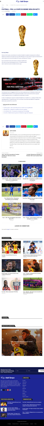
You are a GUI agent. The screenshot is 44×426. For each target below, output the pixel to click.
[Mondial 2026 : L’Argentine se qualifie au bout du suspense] (32, 170)
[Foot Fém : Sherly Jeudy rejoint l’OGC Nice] (11, 284)
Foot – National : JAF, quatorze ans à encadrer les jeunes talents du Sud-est (32, 292)
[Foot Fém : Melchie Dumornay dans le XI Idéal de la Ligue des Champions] (32, 190)
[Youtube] (8, 390)
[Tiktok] (10, 390)
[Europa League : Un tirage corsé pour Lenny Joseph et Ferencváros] (11, 265)
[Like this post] (7, 14)
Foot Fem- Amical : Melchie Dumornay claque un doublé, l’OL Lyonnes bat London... (14, 409)
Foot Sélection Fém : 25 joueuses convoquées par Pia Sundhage (16, 111)
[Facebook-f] (1, 390)
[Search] (43, 1)
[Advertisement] (22, 20)
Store (35, 423)
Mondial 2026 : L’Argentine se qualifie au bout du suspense (15, 109)
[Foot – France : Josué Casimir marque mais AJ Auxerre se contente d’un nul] (32, 209)
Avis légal (9, 423)
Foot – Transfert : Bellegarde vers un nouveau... (22, 341)
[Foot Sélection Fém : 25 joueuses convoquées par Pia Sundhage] (11, 190)
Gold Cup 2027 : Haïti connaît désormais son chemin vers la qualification (18, 107)
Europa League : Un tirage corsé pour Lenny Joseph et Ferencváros (10, 274)
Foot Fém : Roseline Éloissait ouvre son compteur (9, 256)
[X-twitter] (3, 390)
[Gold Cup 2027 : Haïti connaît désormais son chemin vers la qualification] (11, 170)
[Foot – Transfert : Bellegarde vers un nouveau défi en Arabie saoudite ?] (32, 265)
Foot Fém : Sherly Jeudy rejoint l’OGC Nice (10, 291)
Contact (31, 423)
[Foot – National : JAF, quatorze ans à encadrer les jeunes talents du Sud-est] (32, 284)
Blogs (7, 5)
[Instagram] (6, 390)
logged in (8, 229)
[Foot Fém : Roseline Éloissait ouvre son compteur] (11, 247)
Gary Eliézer (7, 11)
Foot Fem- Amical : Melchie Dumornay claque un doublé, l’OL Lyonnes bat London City (32, 256)
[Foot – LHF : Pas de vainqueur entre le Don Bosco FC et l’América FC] (11, 209)
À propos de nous (15, 423)
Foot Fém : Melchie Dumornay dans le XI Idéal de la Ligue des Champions (18, 112)
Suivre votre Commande (24, 423)
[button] (2, 342)
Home (3, 5)
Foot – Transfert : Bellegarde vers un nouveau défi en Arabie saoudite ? (32, 274)
